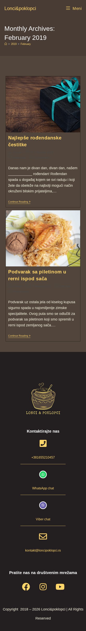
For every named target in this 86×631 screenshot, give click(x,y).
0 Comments (42, 157)
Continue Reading (19, 201)
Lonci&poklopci (20, 8)
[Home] (5, 43)
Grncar (17, 152)
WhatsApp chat (43, 488)
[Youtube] (60, 587)
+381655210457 (43, 457)
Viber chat (43, 519)
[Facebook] (26, 587)
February (26, 43)
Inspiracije (19, 157)
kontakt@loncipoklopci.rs (43, 550)
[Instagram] (43, 587)
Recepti (65, 286)
